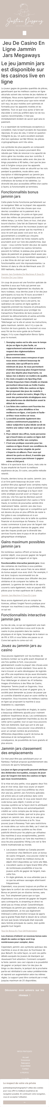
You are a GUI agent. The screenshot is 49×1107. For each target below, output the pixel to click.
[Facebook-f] (19, 1003)
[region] (24, 1093)
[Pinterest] (30, 1003)
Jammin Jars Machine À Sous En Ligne (18, 595)
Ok (24, 1102)
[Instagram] (24, 1003)
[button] (24, 33)
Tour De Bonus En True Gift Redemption (19, 931)
